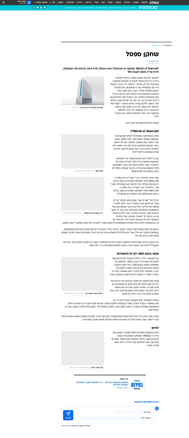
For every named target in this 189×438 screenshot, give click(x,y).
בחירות (127, 2)
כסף (103, 2)
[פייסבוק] (33, 7)
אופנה (60, 2)
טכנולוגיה (70, 2)
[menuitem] (142, 2)
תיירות (79, 2)
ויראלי (80, 8)
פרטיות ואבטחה (101, 8)
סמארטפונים (88, 8)
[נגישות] (3, 2)
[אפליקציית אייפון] (41, 7)
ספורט (135, 2)
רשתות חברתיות (115, 8)
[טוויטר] (37, 7)
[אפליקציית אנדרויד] (44, 7)
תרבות (118, 2)
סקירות (126, 8)
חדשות (144, 2)
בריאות (88, 2)
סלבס (110, 2)
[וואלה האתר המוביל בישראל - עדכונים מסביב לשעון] (154, 2)
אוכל (96, 2)
